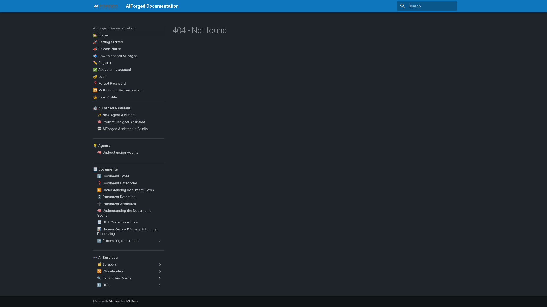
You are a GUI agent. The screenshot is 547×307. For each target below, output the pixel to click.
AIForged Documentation (114, 28)
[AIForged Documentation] (105, 6)
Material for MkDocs (123, 301)
